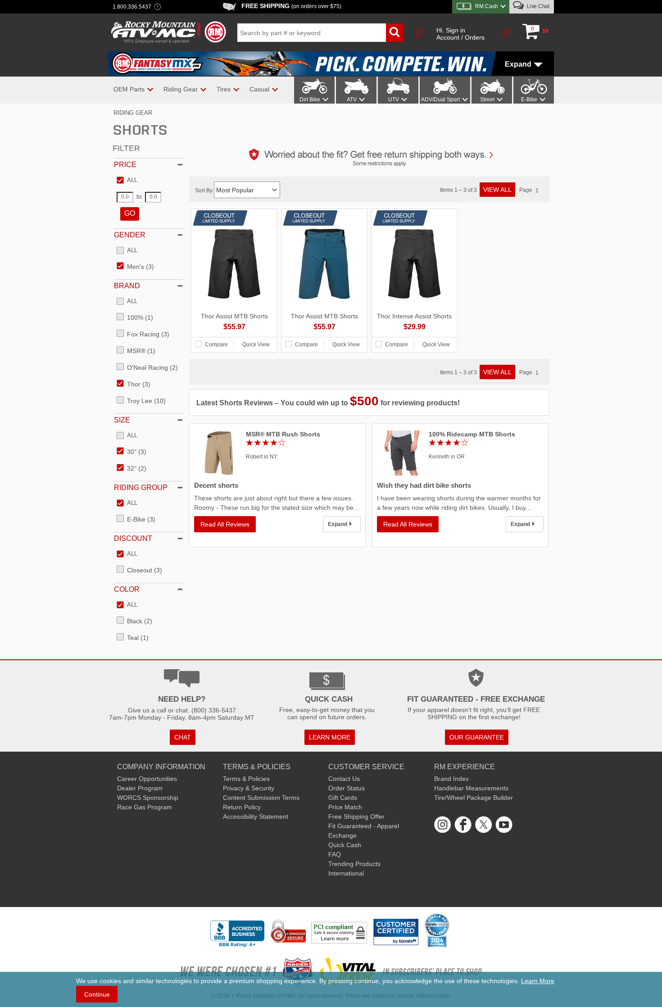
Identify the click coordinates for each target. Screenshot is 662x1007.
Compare (216, 344)
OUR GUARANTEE (476, 737)
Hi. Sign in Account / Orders (460, 34)
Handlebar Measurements (471, 788)
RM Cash (486, 6)
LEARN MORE (329, 737)
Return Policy (242, 807)
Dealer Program (140, 788)
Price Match (345, 807)
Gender (129, 235)
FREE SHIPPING (291, 5)
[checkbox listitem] (127, 181)
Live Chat (537, 6)
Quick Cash (344, 844)
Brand (127, 286)
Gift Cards (342, 797)
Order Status (346, 788)
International (346, 873)
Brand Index (451, 778)
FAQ (334, 854)
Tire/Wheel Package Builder (473, 797)
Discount (133, 538)
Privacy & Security (248, 788)
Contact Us (344, 778)
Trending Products (354, 863)
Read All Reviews (224, 524)
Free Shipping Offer (356, 816)
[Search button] (394, 32)
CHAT (182, 737)
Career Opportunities (147, 778)
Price (125, 164)
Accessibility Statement (255, 816)
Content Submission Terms (261, 797)
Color (127, 589)
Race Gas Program (144, 807)
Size (122, 420)
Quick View (256, 344)
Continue (97, 994)
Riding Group (141, 487)
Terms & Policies (246, 778)
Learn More (537, 980)
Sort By (204, 190)
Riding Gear (132, 112)
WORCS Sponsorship (147, 797)
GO (129, 213)
